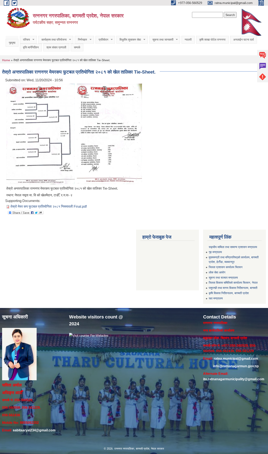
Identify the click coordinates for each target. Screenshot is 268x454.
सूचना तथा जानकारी (161, 39)
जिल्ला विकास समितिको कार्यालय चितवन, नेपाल (233, 282)
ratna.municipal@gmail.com (236, 358)
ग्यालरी (188, 39)
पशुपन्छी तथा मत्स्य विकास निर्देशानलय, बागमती (233, 288)
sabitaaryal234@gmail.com (34, 430)
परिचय (25, 39)
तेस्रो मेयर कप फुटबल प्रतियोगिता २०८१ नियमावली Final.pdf (48, 206)
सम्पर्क (77, 47)
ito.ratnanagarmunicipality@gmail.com (233, 379)
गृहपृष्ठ (12, 42)
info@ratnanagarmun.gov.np (236, 366)
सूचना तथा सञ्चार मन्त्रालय (223, 277)
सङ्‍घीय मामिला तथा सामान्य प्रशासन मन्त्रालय (233, 247)
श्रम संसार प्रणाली (56, 47)
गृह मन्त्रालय (215, 252)
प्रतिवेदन (101, 39)
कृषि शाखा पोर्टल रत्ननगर (212, 39)
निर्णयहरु (81, 39)
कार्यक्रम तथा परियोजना (52, 39)
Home (6, 60)
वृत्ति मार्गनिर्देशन (31, 47)
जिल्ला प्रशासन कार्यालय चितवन (225, 267)
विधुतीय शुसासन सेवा (128, 39)
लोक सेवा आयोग (217, 272)
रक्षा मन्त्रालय (216, 298)
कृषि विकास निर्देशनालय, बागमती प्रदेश (229, 293)
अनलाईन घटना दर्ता (243, 39)
